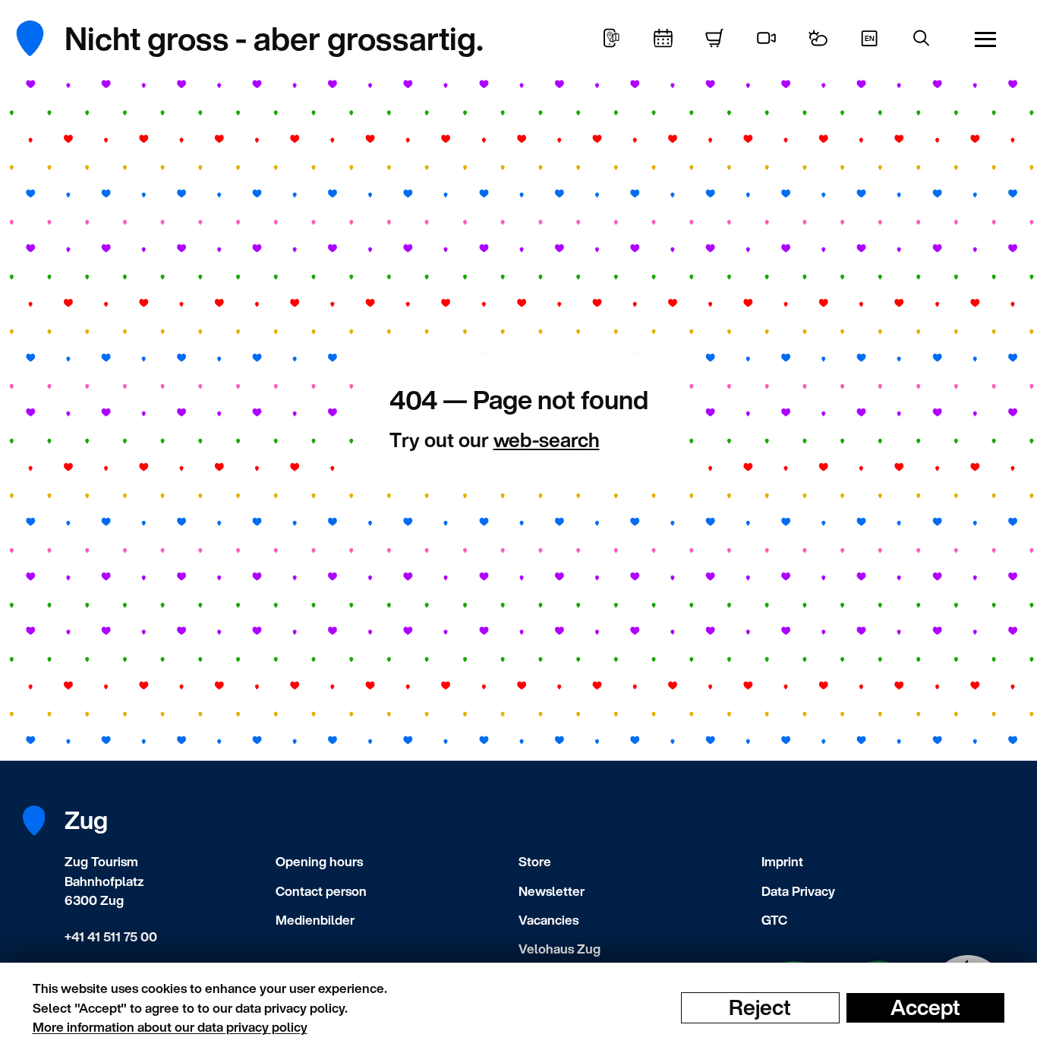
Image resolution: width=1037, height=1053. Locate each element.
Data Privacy (798, 890)
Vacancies (548, 919)
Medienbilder (315, 919)
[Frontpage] (41, 38)
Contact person (321, 890)
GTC (774, 919)
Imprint (782, 861)
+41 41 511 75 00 (111, 936)
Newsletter (551, 890)
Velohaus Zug (559, 948)
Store (534, 861)
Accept (925, 1007)
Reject (760, 1007)
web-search (546, 439)
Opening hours (319, 861)
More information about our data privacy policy (170, 1026)
